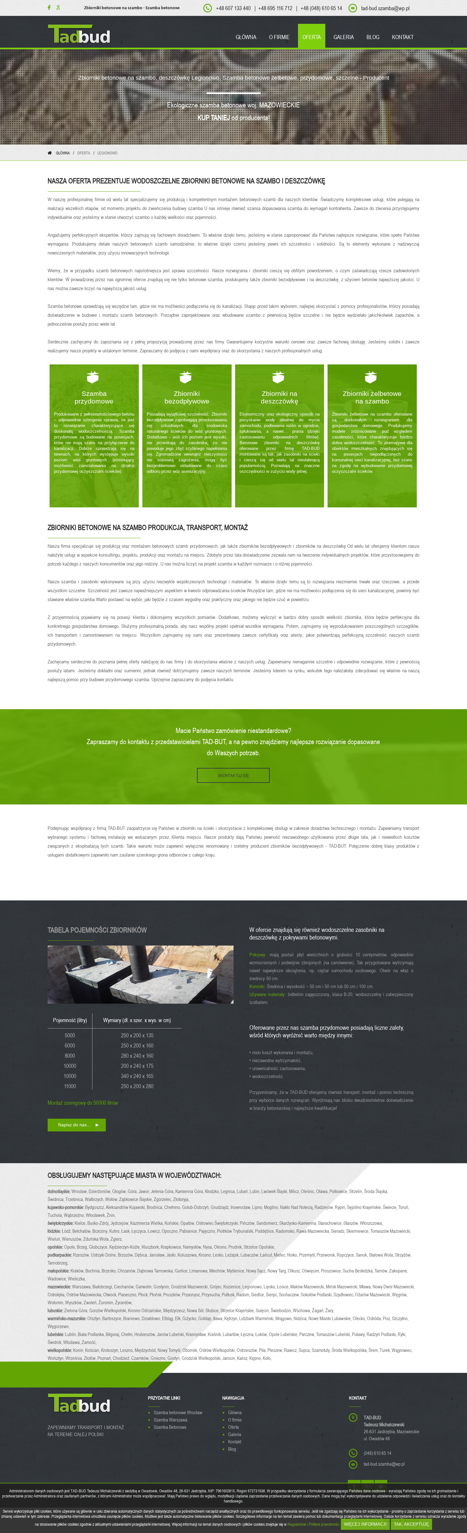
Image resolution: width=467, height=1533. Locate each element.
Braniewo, (132, 1318)
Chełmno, (173, 1207)
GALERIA (344, 36)
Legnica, (229, 1191)
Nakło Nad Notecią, (297, 1207)
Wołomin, (56, 1302)
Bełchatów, (82, 1231)
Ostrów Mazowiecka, (84, 1294)
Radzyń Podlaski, (382, 1334)
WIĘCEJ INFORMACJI (365, 1524)
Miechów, (218, 1270)
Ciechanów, (125, 1286)
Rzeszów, (82, 1254)
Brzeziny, (100, 1231)
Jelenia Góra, (163, 1191)
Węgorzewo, (59, 1326)
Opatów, (188, 1223)
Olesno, (221, 1247)
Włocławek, (96, 1215)
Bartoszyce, (112, 1318)
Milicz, (295, 1191)
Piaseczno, (128, 1294)
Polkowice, (339, 1191)
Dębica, (142, 1254)
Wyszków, (74, 1302)
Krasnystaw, (197, 1334)
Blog (232, 1449)
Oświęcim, (311, 1270)
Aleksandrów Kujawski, (126, 1207)
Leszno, (127, 1350)
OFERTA (311, 36)
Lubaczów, (250, 1254)
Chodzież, (122, 1358)
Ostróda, (375, 1318)
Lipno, (258, 1207)
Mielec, (280, 1254)
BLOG (373, 36)
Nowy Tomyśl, (170, 1350)
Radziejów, (325, 1207)
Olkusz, (295, 1270)
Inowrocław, (241, 1207)
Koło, (268, 1358)
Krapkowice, (172, 1247)
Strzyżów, (403, 1254)
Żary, (330, 1310)
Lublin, (71, 1334)
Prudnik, (236, 1247)
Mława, (366, 1286)
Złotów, (91, 1358)
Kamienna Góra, (190, 1191)
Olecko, (360, 1318)
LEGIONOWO (108, 152)
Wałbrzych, (95, 1199)
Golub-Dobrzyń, (196, 1207)
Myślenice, (236, 1270)
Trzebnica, (75, 1199)
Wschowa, (302, 1310)
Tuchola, (56, 1215)
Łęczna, (248, 1334)
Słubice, (213, 1310)
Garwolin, (144, 1286)
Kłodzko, (213, 1191)
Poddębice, (265, 1231)
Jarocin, (229, 1358)
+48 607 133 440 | (236, 7)
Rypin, (341, 1207)
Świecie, (390, 1207)
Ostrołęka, (57, 1294)
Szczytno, (400, 1318)
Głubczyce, (99, 1247)
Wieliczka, (77, 1278)
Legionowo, (253, 1286)
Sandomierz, (267, 1223)
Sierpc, (272, 1294)
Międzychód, (146, 1350)
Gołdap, (205, 1318)
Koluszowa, (188, 1254)
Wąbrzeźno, (75, 1215)
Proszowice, (332, 1270)
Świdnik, (55, 1342)
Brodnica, (155, 1207)
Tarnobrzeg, (58, 1262)
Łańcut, (267, 1254)
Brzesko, (110, 1270)
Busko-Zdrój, (99, 1223)
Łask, (126, 1231)
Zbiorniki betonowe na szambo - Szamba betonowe (132, 8)
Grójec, (216, 1286)
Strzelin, (356, 1191)
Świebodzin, (282, 1310)
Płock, (144, 1294)
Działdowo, (152, 1318)
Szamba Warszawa (170, 1419)
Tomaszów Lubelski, (334, 1334)
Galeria (234, 1434)
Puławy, (359, 1334)
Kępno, (256, 1358)
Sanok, (362, 1254)
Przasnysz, (192, 1294)
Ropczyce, (346, 1254)
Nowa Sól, (196, 1310)
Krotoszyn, (110, 1350)
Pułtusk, (229, 1294)
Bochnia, (93, 1270)
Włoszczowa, (372, 1223)
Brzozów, (126, 1254)
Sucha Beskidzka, (359, 1270)
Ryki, (402, 1334)
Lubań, (243, 1191)
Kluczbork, (151, 1247)
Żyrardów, (124, 1302)
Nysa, (208, 1247)
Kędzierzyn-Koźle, (125, 1247)
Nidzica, (301, 1318)
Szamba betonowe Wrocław (178, 1412)
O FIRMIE (279, 36)
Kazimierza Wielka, (147, 1223)
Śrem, (374, 1350)
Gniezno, (159, 1358)
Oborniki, (190, 1350)
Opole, (70, 1247)
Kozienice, (232, 1286)
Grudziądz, (221, 1207)
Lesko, (219, 1254)
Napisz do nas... (74, 1124)
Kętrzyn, (231, 1318)
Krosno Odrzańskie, (145, 1310)
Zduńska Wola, (97, 1239)
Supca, (305, 1350)
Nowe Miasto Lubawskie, (330, 1318)
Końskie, (172, 1223)
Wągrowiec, (402, 1350)
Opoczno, (170, 1231)
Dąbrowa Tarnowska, (156, 1270)
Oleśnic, (308, 1191)
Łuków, (262, 1334)
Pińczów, (248, 1223)
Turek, (386, 1350)
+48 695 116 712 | (276, 7)
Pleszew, (275, 1350)
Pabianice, (189, 1231)
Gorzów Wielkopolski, (108, 1310)
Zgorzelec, (163, 1199)
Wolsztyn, (56, 1358)
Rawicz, (291, 1350)
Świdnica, (56, 1199)
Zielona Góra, (76, 1310)
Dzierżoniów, (100, 1191)
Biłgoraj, (113, 1334)
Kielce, (81, 1223)
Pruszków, (172, 1294)
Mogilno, (272, 1207)
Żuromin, (106, 1302)
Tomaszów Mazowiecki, (391, 1231)
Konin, (79, 1350)
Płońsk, (156, 1294)
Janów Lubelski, (171, 1334)
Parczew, (307, 1334)
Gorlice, (182, 1270)
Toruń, (404, 1207)
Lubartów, (232, 1334)
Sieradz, (338, 1231)
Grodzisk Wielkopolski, (202, 1358)
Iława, (218, 1318)
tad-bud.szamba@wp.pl (385, 7)
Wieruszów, (72, 1239)
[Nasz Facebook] (47, 7)
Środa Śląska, (376, 1191)
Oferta (233, 1427)
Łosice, (283, 1286)
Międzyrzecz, (175, 1310)
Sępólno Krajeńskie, (365, 1207)
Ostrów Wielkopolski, (218, 1350)
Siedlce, (258, 1294)
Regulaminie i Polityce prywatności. (314, 1524)
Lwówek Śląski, (275, 1191)
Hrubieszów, (145, 1334)
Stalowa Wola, (382, 1254)
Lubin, (255, 1191)
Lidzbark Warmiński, (257, 1318)
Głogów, (120, 1191)
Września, (74, 1358)
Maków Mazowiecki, (308, 1286)
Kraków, (78, 1270)
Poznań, (105, 1358)
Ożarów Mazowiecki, (373, 1294)
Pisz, (387, 1318)
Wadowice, (58, 1278)
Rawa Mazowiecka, (313, 1231)
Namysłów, (193, 1247)
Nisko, (293, 1254)
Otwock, (110, 1294)
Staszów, (351, 1223)
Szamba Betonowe (170, 1427)
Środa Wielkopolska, (350, 1350)
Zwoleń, (91, 1302)
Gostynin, (162, 1286)
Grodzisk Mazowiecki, (190, 1286)
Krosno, (206, 1254)
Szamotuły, (322, 1350)
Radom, (243, 1294)
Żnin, (112, 1215)
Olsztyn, (94, 1318)
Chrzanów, (127, 1270)
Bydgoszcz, (95, 1207)
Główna (235, 1412)
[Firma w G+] (56, 7)
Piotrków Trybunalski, (236, 1231)
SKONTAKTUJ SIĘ (233, 775)
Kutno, (115, 1231)
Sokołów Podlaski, (317, 1294)
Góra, (133, 1191)
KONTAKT (403, 36)
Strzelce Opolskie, (260, 1247)
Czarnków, (141, 1358)
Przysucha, (212, 1294)
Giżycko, (190, 1318)
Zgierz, (117, 1239)
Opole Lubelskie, (284, 1334)
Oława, (322, 1191)
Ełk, (178, 1318)
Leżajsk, (232, 1254)
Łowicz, (155, 1231)
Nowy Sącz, (256, 1270)
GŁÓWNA (246, 36)
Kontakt (234, 1441)
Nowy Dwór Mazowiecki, (394, 1286)
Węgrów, (400, 1294)
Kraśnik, (215, 1334)
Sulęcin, (263, 1310)
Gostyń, (174, 1358)
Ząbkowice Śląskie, (136, 1199)
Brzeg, (83, 1247)
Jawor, (145, 1191)
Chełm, (127, 1334)
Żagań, (318, 1310)
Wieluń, (55, 1239)
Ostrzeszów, (248, 1350)
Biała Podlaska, (92, 1334)
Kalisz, (243, 1358)
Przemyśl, (308, 1254)
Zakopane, (399, 1270)
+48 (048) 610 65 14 (321, 7)
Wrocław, (80, 1191)
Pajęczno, (208, 1231)
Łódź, (67, 1231)
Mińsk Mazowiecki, (342, 1286)
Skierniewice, (358, 1231)
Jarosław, (157, 1254)
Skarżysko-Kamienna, (298, 1223)
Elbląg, (168, 1318)
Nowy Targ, (277, 1270)
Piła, (263, 1350)
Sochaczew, (290, 1294)
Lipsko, (270, 1286)
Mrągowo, (284, 1318)
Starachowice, (330, 1223)
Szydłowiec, (344, 1294)
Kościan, (93, 1350)
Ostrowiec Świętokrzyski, (218, 1223)
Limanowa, (199, 1270)
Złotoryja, (181, 1199)
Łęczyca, (140, 1231)
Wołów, (112, 1199)
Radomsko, (286, 1231)
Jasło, (172, 1254)
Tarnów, (382, 1270)
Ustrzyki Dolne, (104, 1254)
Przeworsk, (327, 1254)
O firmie (235, 1419)
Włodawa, (72, 1342)
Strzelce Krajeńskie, (238, 1310)
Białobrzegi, (103, 1286)
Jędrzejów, (120, 1223)
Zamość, (90, 1342)
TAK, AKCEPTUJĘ (411, 1524)
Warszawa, (82, 1286)
